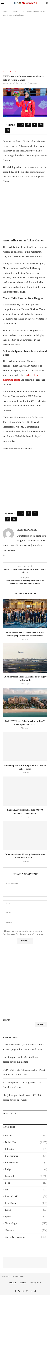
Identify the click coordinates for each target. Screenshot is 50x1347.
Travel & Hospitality (26, 1236)
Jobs (26, 1189)
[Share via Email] (7, 130)
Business (26, 1135)
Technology (26, 1223)
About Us (12, 1283)
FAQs (26, 1169)
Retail (26, 1209)
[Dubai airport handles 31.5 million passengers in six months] (25, 658)
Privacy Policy (35, 1283)
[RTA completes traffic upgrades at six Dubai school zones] (25, 746)
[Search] (47, 3)
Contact (23, 1283)
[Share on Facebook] (28, 125)
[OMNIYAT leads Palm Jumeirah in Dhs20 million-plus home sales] (25, 702)
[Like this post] (22, 125)
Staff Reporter (17, 83)
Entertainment (26, 1155)
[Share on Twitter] (34, 125)
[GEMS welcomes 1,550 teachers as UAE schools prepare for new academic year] (25, 613)
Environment (26, 1162)
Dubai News (26, 1142)
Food (26, 1182)
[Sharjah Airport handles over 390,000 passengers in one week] (25, 791)
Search (6, 1019)
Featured (26, 1176)
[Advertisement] (25, 45)
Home (5, 12)
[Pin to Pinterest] (40, 125)
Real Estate (26, 1203)
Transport (26, 1230)
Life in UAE (26, 1196)
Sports (15, 12)
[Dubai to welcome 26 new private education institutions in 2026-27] (25, 835)
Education (26, 1149)
